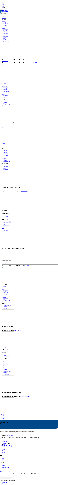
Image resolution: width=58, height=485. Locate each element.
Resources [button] (3, 94)
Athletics (3, 4)
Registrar (4, 365)
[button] (5, 471)
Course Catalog (5, 96)
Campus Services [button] (4, 368)
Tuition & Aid (5, 215)
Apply (1, 414)
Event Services (5, 370)
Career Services (5, 306)
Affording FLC (26, 265)
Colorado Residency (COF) (6, 221)
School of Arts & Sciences (6, 90)
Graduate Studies (5, 89)
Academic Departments (6, 88)
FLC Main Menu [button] (4, 18)
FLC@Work (5, 38)
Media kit (3, 459)
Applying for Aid (5, 229)
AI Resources (5, 369)
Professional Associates (6, 32)
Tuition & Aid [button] (3, 208)
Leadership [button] (3, 28)
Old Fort (4, 39)
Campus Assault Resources (6, 300)
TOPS (2, 483)
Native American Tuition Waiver (7, 222)
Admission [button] (3, 143)
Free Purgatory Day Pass (6, 161)
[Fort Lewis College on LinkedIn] (8, 446)
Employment (3, 465)
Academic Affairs (5, 360)
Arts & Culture (5, 294)
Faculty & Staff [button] (4, 347)
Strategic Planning (5, 33)
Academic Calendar (5, 95)
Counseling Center (5, 298)
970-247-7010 (4, 443)
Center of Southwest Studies (7, 40)
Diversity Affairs (5, 30)
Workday (4, 355)
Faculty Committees (5, 364)
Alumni (3, 3)
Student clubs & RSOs (17, 330)
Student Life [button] (3, 289)
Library (4, 103)
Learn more (41, 473)
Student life (3, 452)
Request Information (6, 159)
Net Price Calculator (6, 216)
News (2, 416)
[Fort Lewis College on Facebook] (3, 446)
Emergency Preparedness (6, 301)
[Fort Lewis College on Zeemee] (11, 446)
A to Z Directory (15, 432)
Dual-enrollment (5, 153)
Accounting (4, 373)
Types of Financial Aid (6, 225)
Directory (3, 6)
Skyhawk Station (4, 263)
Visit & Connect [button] (4, 158)
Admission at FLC (5, 150)
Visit (2, 1)
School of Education (6, 91)
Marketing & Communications (7, 371)
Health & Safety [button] (4, 297)
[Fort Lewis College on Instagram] (1, 446)
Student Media (5, 293)
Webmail (3, 460)
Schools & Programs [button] (4, 86)
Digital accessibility (4, 482)
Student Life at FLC (5, 290)
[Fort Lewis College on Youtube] (5, 446)
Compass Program (5, 167)
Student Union (5, 308)
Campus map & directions (5, 453)
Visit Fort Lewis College (24, 191)
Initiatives (4, 37)
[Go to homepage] (4, 12)
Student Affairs (5, 31)
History (4, 24)
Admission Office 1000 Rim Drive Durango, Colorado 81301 (5, 441)
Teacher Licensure (5, 155)
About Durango (5, 22)
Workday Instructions (6, 356)
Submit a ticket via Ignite (10, 435)
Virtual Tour (5, 160)
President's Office (5, 29)
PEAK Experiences (5, 169)
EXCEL (4, 363)
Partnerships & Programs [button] (5, 36)
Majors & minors (4, 451)
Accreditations (5, 25)
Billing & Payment (5, 230)
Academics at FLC (5, 87)
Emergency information (5, 464)
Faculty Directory (5, 97)
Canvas (4, 361)
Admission (3, 449)
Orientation (4, 168)
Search (1, 8)
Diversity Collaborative (6, 292)
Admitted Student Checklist (6, 165)
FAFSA (4, 224)
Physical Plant (5, 372)
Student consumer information (5, 467)
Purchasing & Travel (6, 374)
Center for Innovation (6, 41)
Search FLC (1, 13)
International (5, 152)
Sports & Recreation (6, 291)
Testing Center (5, 102)
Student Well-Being (5, 299)
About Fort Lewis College (5, 61)
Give (2, 2)
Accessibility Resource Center (7, 104)
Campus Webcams (5, 23)
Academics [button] (3, 80)
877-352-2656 (4, 442)
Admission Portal (5, 166)
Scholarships (5, 223)
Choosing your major (4, 123)
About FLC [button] (3, 21)
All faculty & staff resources (25, 396)
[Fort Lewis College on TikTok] (6, 446)
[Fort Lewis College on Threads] (10, 446)
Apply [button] (2, 149)
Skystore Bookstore (5, 307)
